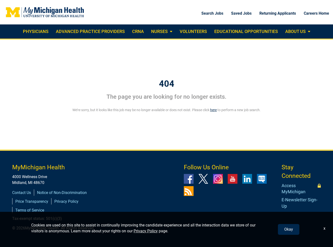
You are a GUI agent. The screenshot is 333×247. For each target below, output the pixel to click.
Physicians (36, 31)
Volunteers (193, 31)
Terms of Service (29, 210)
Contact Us (21, 192)
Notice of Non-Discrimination (62, 192)
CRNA (138, 31)
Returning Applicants (277, 13)
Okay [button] (288, 229)
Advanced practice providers (90, 31)
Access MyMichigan (293, 188)
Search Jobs (212, 13)
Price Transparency (31, 201)
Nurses (159, 31)
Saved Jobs (241, 13)
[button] (170, 31)
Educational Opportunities (246, 31)
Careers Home (316, 13)
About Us (295, 31)
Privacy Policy (66, 201)
